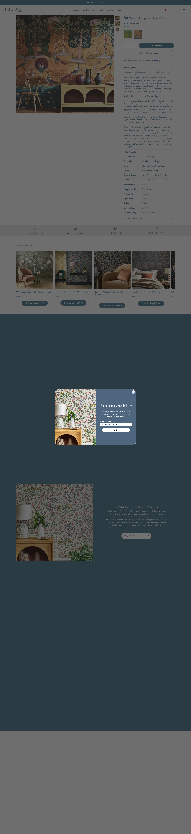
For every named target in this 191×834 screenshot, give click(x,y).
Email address (105, 421)
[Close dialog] (133, 392)
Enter (116, 430)
